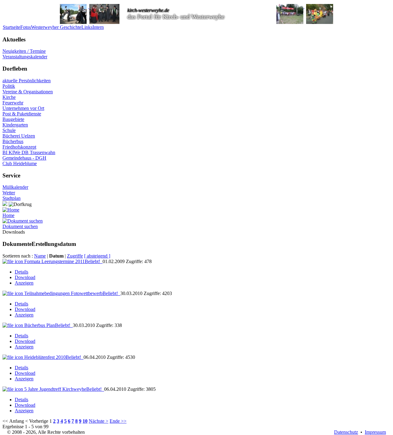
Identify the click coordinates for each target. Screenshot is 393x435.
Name (40, 255)
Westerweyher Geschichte (56, 27)
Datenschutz (346, 432)
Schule (9, 130)
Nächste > (98, 421)
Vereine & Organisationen (27, 91)
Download (25, 277)
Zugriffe (75, 255)
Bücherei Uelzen (18, 135)
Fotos (25, 27)
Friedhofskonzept (19, 147)
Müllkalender (15, 187)
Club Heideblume (19, 163)
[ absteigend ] (97, 255)
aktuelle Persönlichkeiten (26, 80)
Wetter (8, 192)
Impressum (375, 432)
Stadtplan (11, 198)
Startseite (11, 27)
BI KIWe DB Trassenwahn (28, 152)
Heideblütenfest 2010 (52, 357)
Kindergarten (15, 124)
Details (21, 271)
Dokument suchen (20, 226)
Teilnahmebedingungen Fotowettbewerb (71, 293)
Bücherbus (12, 141)
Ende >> (118, 421)
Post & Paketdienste (21, 113)
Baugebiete (13, 119)
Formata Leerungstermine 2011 (62, 261)
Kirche (9, 97)
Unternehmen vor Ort (23, 108)
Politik (8, 86)
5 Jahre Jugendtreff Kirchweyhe (63, 389)
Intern (98, 27)
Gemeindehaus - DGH (24, 158)
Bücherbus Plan (47, 325)
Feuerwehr (12, 102)
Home (8, 215)
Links (86, 27)
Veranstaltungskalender (24, 56)
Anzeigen (24, 282)
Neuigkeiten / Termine (24, 51)
